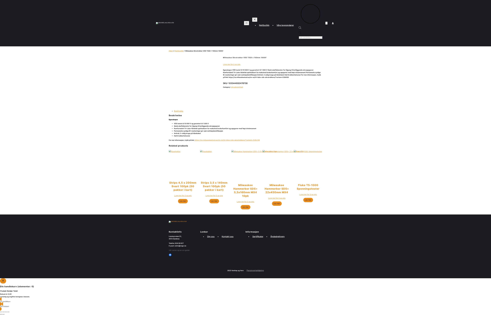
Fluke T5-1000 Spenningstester (308, 187)
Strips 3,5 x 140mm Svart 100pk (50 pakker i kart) (214, 186)
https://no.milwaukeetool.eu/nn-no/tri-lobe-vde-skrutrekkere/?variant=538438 (227, 140)
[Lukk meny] (254, 20)
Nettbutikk (179, 51)
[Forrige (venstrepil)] (1, 314)
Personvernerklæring (255, 270)
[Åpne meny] (246, 23)
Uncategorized (237, 87)
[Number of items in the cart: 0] (326, 23)
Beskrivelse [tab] (178, 111)
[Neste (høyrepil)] (3, 314)
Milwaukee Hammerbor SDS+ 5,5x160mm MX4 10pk (245, 190)
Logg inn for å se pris (231, 64)
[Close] (3, 281)
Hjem (171, 51)
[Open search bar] (300, 28)
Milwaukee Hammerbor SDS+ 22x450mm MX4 (277, 189)
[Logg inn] (332, 23)
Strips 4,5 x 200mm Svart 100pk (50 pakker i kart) (182, 186)
